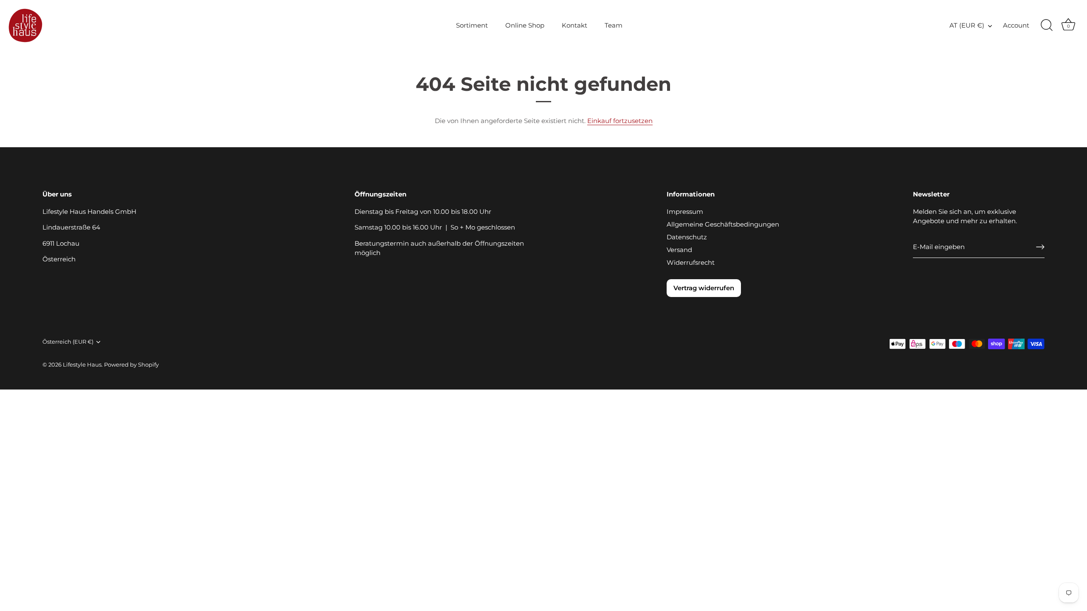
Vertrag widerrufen (703, 288)
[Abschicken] (1040, 247)
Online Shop (524, 25)
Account (1016, 25)
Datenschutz (687, 237)
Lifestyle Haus (82, 365)
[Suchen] (1046, 25)
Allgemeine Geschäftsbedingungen (723, 224)
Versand (679, 250)
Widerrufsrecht (691, 262)
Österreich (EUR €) (67, 342)
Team (613, 25)
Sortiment (472, 25)
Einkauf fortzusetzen (620, 121)
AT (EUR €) (966, 25)
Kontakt (574, 25)
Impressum (685, 211)
